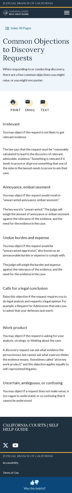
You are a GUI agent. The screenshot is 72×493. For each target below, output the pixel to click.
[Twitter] (5, 446)
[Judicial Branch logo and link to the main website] (36, 3)
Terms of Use (11, 472)
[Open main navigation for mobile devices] (67, 13)
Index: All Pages (21, 28)
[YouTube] (15, 446)
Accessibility (10, 462)
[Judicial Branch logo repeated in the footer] (36, 456)
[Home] (32, 13)
